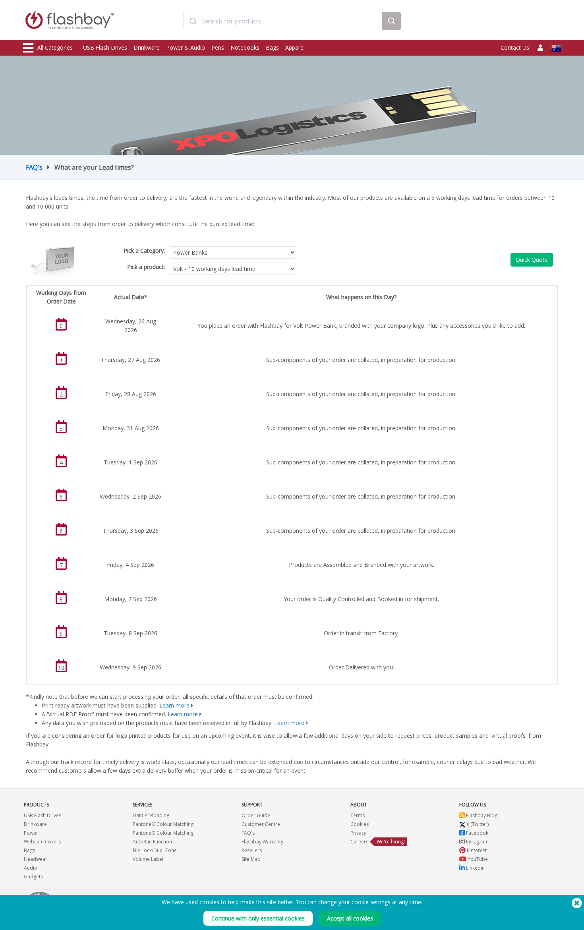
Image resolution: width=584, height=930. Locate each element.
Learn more (174, 705)
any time (410, 902)
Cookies (359, 824)
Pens (217, 47)
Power (31, 832)
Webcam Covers (42, 841)
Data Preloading (151, 815)
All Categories (55, 47)
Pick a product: (146, 267)
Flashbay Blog (481, 815)
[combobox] (283, 21)
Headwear (35, 859)
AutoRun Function (152, 841)
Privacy (358, 832)
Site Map (251, 859)
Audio (30, 867)
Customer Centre (261, 824)
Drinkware (146, 47)
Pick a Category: (144, 250)
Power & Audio (185, 47)
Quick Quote (532, 259)
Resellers (252, 850)
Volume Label (148, 859)
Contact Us (515, 47)
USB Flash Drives (105, 47)
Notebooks (244, 47)
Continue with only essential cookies (258, 918)
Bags (272, 47)
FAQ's (34, 167)
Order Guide (256, 815)
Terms (357, 815)
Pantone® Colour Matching (163, 824)
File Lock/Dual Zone (155, 850)
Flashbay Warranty (262, 841)
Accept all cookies (350, 918)
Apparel (295, 47)
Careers (359, 841)
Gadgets (33, 876)
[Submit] (193, 21)
